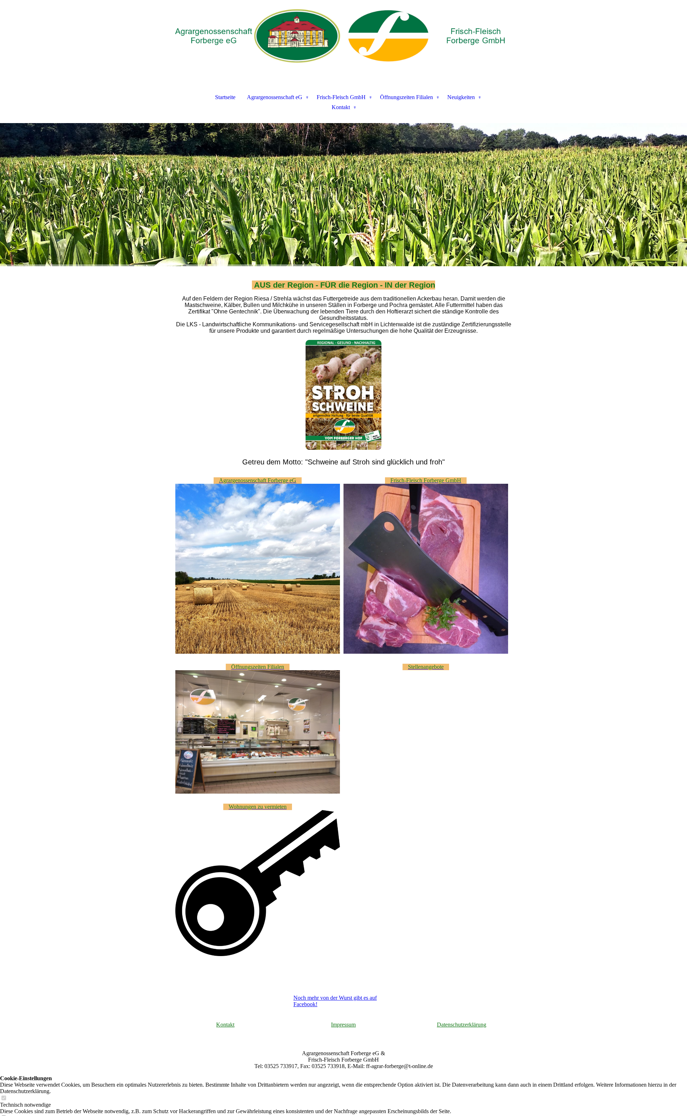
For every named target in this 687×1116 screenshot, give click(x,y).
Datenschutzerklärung (461, 1025)
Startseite (225, 97)
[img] (343, 36)
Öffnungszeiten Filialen (406, 97)
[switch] (3, 1098)
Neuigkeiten (461, 97)
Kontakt (341, 107)
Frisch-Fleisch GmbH (341, 97)
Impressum (343, 1025)
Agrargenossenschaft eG (274, 97)
